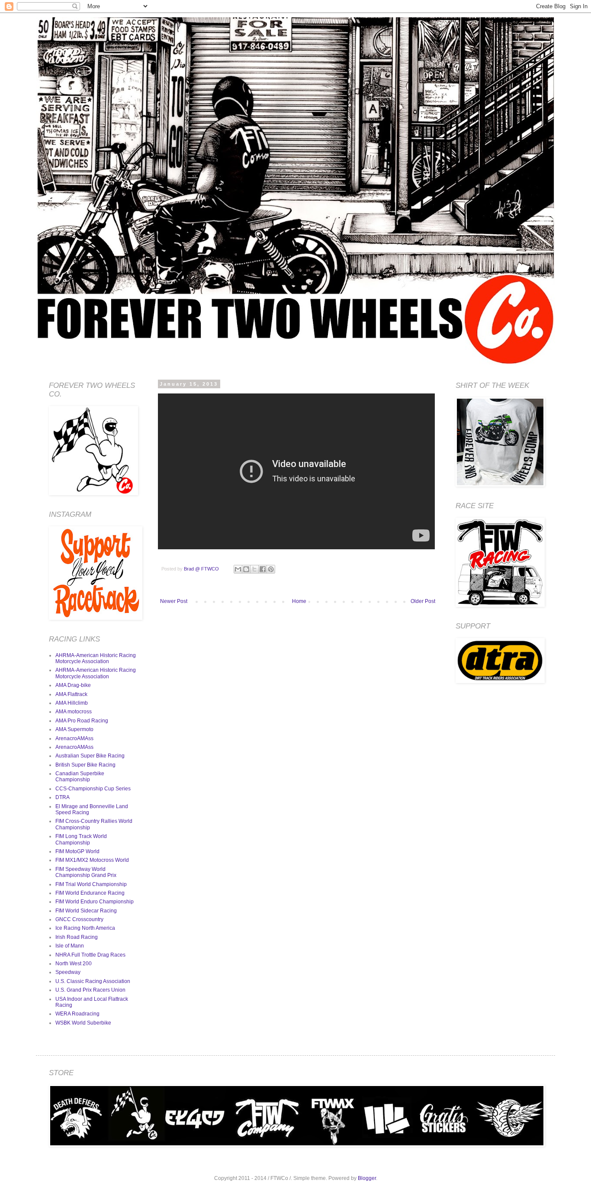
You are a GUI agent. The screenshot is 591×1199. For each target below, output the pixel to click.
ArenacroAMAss (74, 738)
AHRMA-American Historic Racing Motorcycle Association (95, 658)
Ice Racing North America (85, 928)
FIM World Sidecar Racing (86, 911)
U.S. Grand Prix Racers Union (90, 990)
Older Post (423, 601)
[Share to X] (254, 569)
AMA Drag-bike (73, 685)
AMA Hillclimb (71, 703)
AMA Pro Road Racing (81, 721)
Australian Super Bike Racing (90, 756)
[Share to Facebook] (262, 569)
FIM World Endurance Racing (90, 893)
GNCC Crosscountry (79, 919)
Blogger (367, 1178)
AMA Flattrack (71, 694)
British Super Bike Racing (85, 765)
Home (299, 601)
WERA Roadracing (77, 1014)
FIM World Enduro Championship (94, 902)
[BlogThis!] (246, 569)
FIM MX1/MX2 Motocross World (92, 860)
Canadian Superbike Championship (79, 776)
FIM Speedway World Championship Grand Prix (85, 872)
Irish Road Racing (76, 937)
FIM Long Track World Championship (81, 839)
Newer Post (173, 601)
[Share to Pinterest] (271, 569)
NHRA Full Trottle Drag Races (90, 955)
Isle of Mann (69, 946)
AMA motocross (73, 712)
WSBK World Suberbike (83, 1023)
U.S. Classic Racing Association (92, 981)
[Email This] (238, 569)
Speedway (67, 972)
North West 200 (73, 963)
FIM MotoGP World (77, 851)
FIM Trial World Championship (91, 884)
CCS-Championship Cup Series (93, 789)
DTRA (62, 797)
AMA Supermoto (74, 729)
